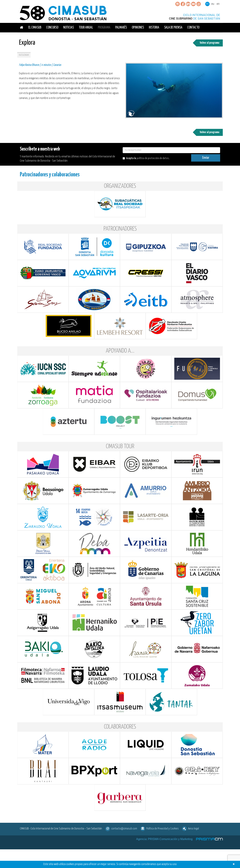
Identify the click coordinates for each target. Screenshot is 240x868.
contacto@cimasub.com (124, 828)
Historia (154, 27)
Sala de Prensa (173, 27)
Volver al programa (209, 42)
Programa (104, 27)
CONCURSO (52, 27)
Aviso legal (193, 828)
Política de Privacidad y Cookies (162, 828)
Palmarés (121, 27)
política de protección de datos (153, 158)
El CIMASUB (34, 27)
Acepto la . (147, 158)
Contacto (193, 27)
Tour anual (86, 27)
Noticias (68, 27)
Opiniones (138, 27)
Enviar (205, 157)
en (218, 3)
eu (212, 3)
